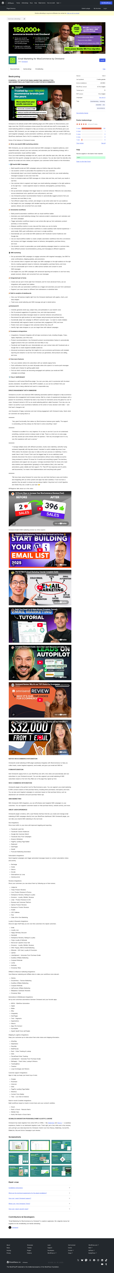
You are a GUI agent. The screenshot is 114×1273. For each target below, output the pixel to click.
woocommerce (101, 108)
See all (103, 143)
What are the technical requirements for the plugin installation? (28, 1193)
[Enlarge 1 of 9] (26, 1142)
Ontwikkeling (39, 69)
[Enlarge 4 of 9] (26, 1155)
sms (104, 104)
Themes (29, 1247)
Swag (70, 1253)
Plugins (29, 1250)
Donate (71, 1250)
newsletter (98, 104)
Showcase (30, 1245)
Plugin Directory (11, 8)
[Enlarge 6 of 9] (69, 1155)
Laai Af (102, 60)
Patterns (29, 1253)
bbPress (92, 1250)
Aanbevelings (27, 69)
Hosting (9, 1250)
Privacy (9, 1253)
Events (70, 1247)
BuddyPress (93, 1253)
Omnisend (25, 61)
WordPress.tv (52, 1253)
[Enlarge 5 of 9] (48, 1155)
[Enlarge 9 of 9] (69, 1168)
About (8, 1245)
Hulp (104, 69)
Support (50, 1247)
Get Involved (71, 1245)
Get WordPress (106, 3)
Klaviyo (59, 1123)
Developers (51, 1250)
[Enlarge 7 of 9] (26, 1168)
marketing (102, 101)
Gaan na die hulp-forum (83, 161)
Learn (49, 1245)
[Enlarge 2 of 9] (48, 1142)
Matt (90, 1247)
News (8, 1247)
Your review (80, 143)
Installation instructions (16, 1188)
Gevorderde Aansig (82, 113)
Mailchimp (51, 1123)
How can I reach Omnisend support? (20, 1198)
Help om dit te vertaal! (73, 13)
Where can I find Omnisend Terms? (19, 1203)
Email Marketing (94, 101)
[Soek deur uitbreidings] (24, 19)
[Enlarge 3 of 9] (69, 1142)
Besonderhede (14, 69)
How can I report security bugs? (18, 1209)
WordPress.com (94, 1245)
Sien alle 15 (102, 97)
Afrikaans (25, 1262)
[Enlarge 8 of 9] (48, 1168)
